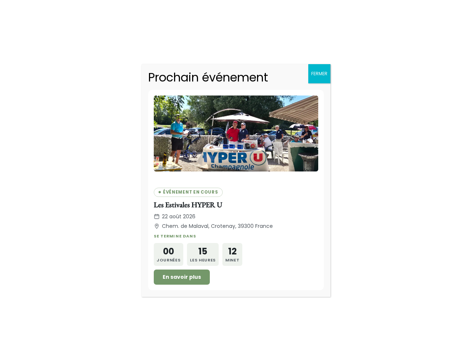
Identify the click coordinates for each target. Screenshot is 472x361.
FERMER (319, 73)
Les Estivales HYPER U (188, 204)
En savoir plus (182, 277)
